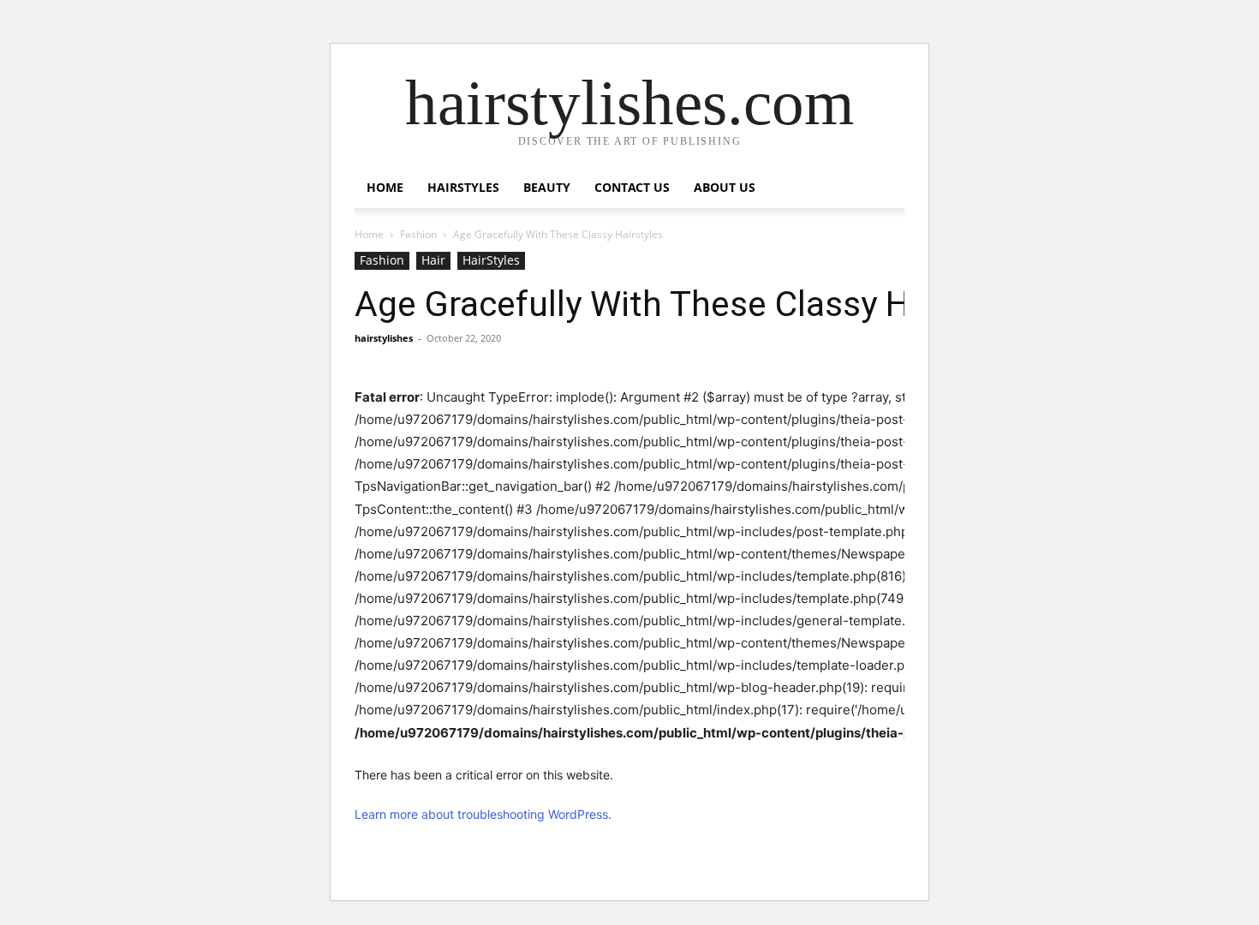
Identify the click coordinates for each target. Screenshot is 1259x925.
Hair (433, 260)
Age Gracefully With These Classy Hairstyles (698, 304)
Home (385, 187)
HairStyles (463, 187)
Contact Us (632, 187)
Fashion (418, 234)
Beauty (546, 187)
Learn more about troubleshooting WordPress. (483, 814)
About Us (724, 187)
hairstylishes (384, 337)
